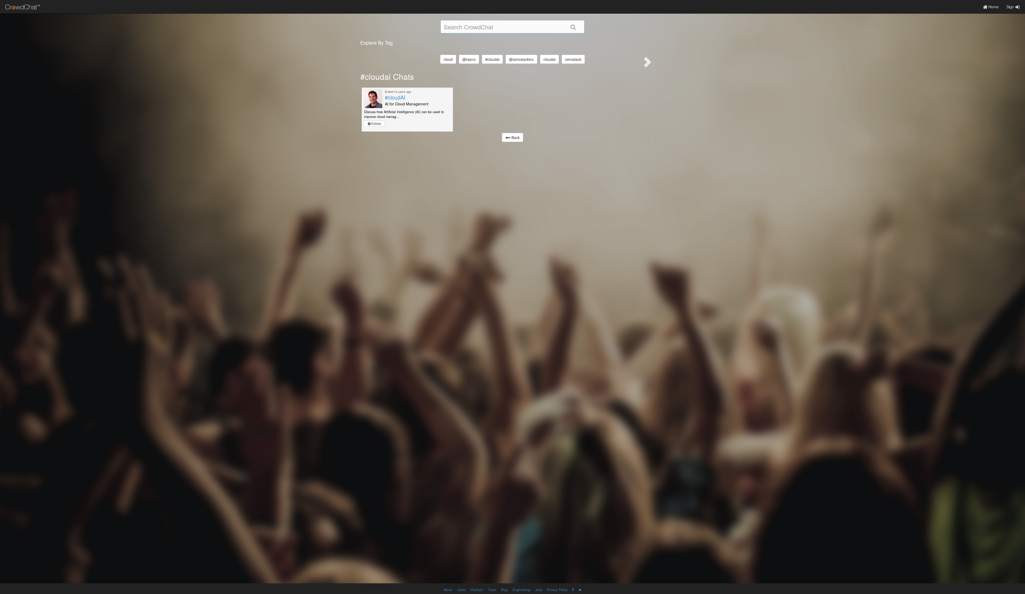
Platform (477, 589)
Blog (504, 589)
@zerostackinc (521, 59)
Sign (1010, 6)
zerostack (573, 59)
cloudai (549, 59)
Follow (375, 123)
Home (993, 6)
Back (515, 137)
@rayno (469, 59)
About (448, 589)
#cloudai (492, 59)
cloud (448, 59)
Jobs (538, 589)
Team (492, 589)
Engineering (521, 589)
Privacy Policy (557, 589)
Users (461, 589)
